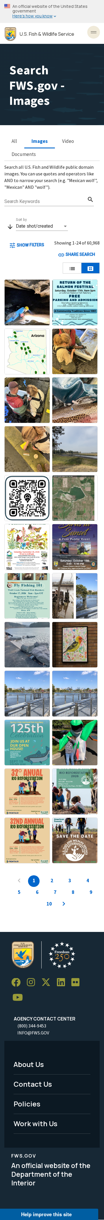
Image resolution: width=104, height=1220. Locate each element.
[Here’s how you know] (52, 11)
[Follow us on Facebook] (18, 982)
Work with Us (35, 1123)
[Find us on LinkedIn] (63, 982)
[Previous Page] (19, 881)
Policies (27, 1103)
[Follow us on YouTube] (19, 997)
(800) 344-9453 (31, 1026)
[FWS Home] (10, 34)
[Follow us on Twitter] (48, 982)
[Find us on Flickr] (77, 982)
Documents (24, 154)
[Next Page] (64, 904)
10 (49, 904)
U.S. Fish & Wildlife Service (47, 34)
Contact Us (33, 1084)
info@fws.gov (33, 1033)
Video (68, 141)
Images (39, 141)
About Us (29, 1064)
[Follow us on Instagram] (33, 982)
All (14, 141)
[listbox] (42, 226)
